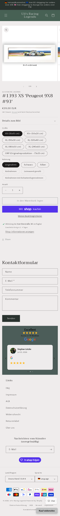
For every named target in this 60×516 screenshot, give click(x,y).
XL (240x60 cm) (37, 147)
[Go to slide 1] (28, 371)
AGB (8, 401)
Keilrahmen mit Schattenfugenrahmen (25, 179)
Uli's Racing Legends (18, 501)
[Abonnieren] (51, 449)
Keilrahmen (12, 172)
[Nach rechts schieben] (36, 86)
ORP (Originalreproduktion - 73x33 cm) (24, 153)
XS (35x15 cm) (12, 133)
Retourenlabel (12, 421)
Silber (43, 165)
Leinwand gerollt (34, 172)
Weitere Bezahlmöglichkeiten (30, 216)
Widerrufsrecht (13, 414)
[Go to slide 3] (32, 371)
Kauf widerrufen (47, 511)
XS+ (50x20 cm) (35, 133)
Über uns (10, 428)
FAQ (8, 388)
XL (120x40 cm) (35, 140)
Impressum (11, 395)
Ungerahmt (10, 165)
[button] (6, 15)
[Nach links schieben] (23, 86)
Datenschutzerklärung (16, 408)
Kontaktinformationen (31, 510)
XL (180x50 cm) (13, 147)
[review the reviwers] (11, 358)
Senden (11, 318)
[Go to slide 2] (30, 371)
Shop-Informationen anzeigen (19, 232)
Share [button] (8, 239)
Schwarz (28, 165)
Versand (15, 112)
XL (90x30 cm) (12, 140)
